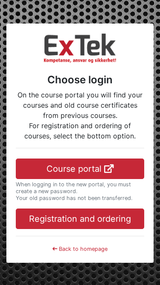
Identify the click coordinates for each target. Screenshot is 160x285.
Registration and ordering (80, 219)
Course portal (75, 169)
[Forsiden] (80, 47)
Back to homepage (82, 249)
